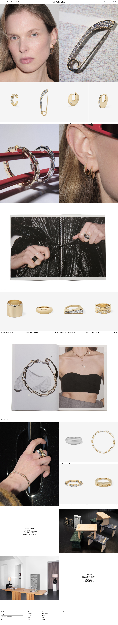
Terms (43, 617)
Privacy (43, 615)
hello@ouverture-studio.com (88, 581)
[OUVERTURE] (58, 2)
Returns (29, 621)
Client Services (45, 613)
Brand (29, 611)
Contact (29, 617)
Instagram (30, 615)
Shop (3, 1)
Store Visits (18, 1)
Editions (7, 1)
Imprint (43, 619)
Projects (12, 1)
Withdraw (44, 611)
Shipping (29, 619)
